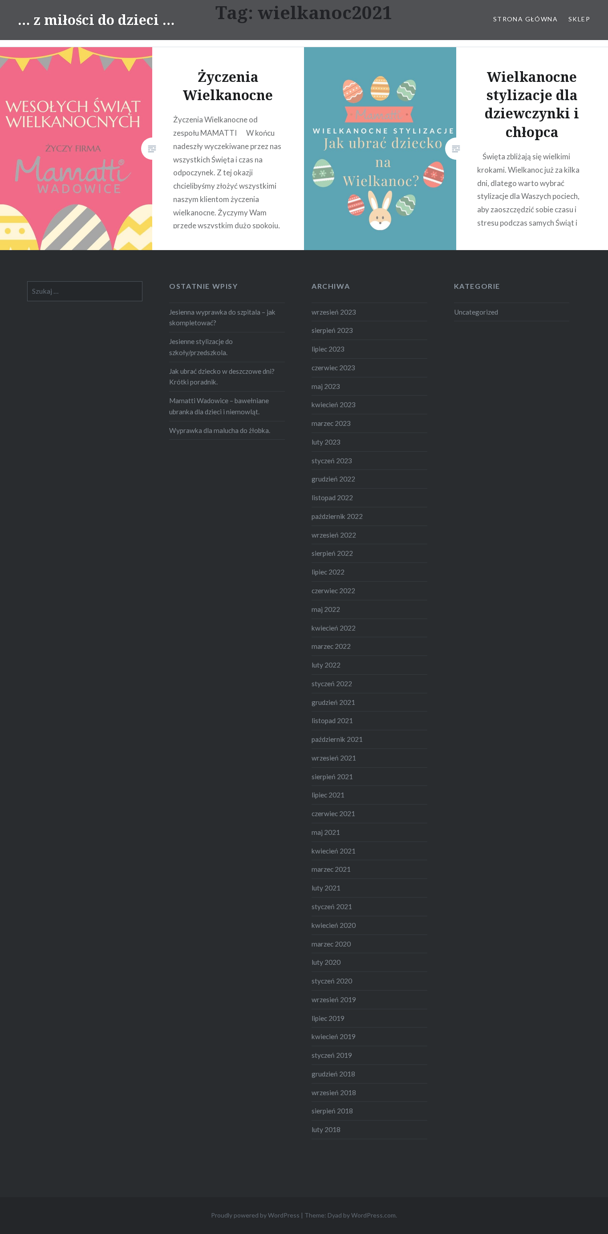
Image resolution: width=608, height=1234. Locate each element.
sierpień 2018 (332, 1111)
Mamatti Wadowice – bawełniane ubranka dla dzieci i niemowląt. (219, 406)
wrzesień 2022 (334, 535)
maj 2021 (326, 832)
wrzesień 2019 (334, 999)
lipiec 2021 (328, 795)
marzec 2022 (331, 646)
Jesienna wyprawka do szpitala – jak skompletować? (222, 317)
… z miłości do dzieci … (96, 20)
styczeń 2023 (332, 461)
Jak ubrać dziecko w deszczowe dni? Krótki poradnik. (222, 376)
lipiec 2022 (328, 572)
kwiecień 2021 (334, 851)
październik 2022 (337, 516)
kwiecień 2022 (334, 628)
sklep (579, 19)
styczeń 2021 (332, 906)
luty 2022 (326, 665)
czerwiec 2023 (333, 368)
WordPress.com (373, 1215)
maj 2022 (326, 609)
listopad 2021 (332, 720)
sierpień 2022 (332, 553)
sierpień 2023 (332, 330)
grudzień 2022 (333, 479)
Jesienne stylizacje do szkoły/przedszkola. (201, 346)
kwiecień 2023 (334, 405)
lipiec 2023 (328, 349)
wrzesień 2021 (334, 758)
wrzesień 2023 (334, 312)
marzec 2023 (331, 423)
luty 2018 (326, 1129)
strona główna (525, 19)
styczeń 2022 (332, 684)
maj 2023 (326, 386)
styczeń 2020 (332, 981)
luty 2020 (326, 962)
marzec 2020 (331, 944)
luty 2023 (326, 442)
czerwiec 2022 (333, 591)
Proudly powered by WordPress (255, 1215)
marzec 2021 (331, 869)
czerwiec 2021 (333, 813)
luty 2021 (326, 888)
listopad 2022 (332, 498)
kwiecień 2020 (334, 925)
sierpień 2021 (332, 777)
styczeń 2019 (332, 1055)
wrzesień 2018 (334, 1092)
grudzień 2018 (333, 1074)
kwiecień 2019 (334, 1036)
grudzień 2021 (333, 702)
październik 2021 (337, 739)
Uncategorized (476, 312)
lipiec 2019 (328, 1018)
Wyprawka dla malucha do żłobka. (219, 430)
